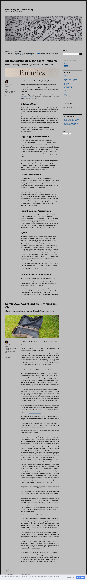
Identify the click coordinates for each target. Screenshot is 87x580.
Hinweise (65, 84)
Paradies (7, 93)
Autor (26, 54)
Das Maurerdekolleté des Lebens (70, 79)
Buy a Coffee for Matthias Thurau (69, 110)
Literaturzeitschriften (68, 87)
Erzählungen (17, 54)
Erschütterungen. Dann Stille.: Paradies (31, 60)
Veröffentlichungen (62, 9)
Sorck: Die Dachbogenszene (35, 412)
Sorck (41, 341)
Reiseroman (7, 352)
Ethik (9, 92)
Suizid (14, 93)
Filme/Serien (66, 82)
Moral (12, 92)
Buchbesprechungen (68, 76)
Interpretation (8, 351)
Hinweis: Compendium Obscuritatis (71, 123)
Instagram (66, 64)
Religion (11, 93)
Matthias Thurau (30, 54)
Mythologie (38, 53)
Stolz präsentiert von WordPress (25, 574)
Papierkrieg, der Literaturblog (19, 9)
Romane (12, 54)
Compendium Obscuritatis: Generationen (72, 119)
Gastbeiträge (66, 83)
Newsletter (66, 66)
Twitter (65, 63)
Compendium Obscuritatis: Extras (70, 120)
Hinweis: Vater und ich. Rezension (71, 122)
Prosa (15, 348)
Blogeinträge (52, 9)
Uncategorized (67, 96)
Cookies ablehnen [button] (70, 577)
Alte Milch (66, 75)
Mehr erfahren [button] (19, 578)
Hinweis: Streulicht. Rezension (70, 124)
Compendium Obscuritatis (69, 78)
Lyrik (21, 54)
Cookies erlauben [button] (80, 577)
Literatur (8, 54)
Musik (65, 90)
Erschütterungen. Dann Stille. (70, 80)
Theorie (9, 349)
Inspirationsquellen (9, 348)
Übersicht (79, 9)
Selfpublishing (67, 92)
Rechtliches (72, 9)
